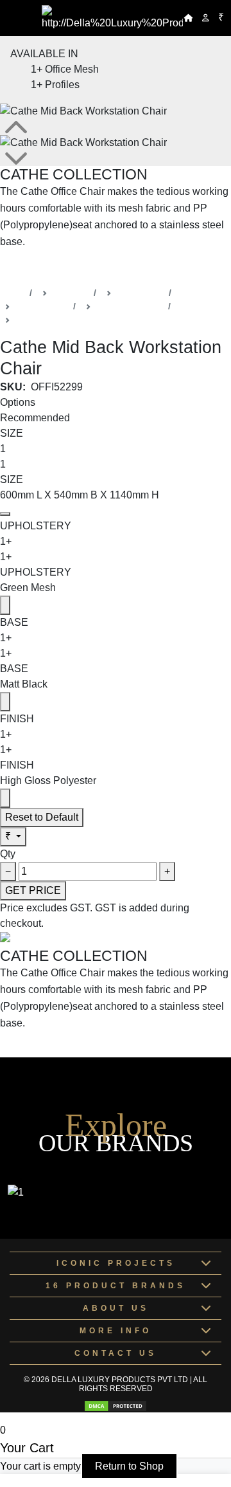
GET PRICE (33, 890)
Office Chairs (41, 306)
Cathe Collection (129, 306)
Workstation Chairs (53, 320)
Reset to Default (41, 817)
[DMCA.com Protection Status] (115, 1406)
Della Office (140, 292)
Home (12, 292)
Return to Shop (129, 1466)
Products (71, 292)
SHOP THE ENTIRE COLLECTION (81, 267)
